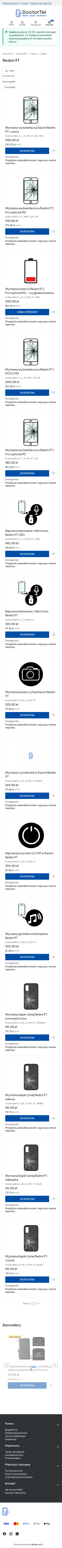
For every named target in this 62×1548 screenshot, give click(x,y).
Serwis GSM (21, 54)
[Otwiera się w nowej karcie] (17, 1534)
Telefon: (34, 3)
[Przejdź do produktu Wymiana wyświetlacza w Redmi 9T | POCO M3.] (31, 352)
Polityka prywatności (16, 1432)
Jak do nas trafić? (14, 1489)
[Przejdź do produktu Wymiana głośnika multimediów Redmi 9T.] (31, 916)
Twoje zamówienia (14, 1451)
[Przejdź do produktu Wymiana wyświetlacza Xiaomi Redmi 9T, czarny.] (31, 110)
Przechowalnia (12, 1458)
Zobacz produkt (27, 311)
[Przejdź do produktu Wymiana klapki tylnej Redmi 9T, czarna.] (31, 1238)
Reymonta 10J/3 (10, 3)
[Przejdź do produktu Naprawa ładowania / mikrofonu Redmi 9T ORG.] (31, 513)
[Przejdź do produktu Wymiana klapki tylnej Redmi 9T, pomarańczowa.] (31, 996)
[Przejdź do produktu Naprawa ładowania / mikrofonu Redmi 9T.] (31, 593)
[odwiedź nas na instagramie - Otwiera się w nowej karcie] (11, 1534)
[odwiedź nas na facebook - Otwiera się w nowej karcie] (4, 1534)
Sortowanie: (9, 81)
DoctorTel (7, 54)
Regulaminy (11, 1429)
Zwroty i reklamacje (15, 1436)
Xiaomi (34, 54)
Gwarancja (10, 1439)
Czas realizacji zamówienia (18, 1477)
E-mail (25, 3)
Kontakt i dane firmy (15, 1492)
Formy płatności (14, 1470)
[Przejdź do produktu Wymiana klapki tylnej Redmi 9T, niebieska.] (31, 1158)
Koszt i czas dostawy (16, 1473)
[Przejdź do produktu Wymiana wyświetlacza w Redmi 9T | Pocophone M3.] (31, 190)
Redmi (44, 54)
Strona (26, 1304)
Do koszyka (27, 150)
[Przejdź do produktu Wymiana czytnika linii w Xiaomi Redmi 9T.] (31, 755)
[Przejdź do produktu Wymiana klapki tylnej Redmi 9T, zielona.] (31, 1077)
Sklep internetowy (27, 1544)
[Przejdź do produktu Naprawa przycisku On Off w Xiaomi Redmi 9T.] (31, 835)
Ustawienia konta (14, 1454)
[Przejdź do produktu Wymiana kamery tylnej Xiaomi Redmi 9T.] (31, 674)
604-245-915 (45, 3)
